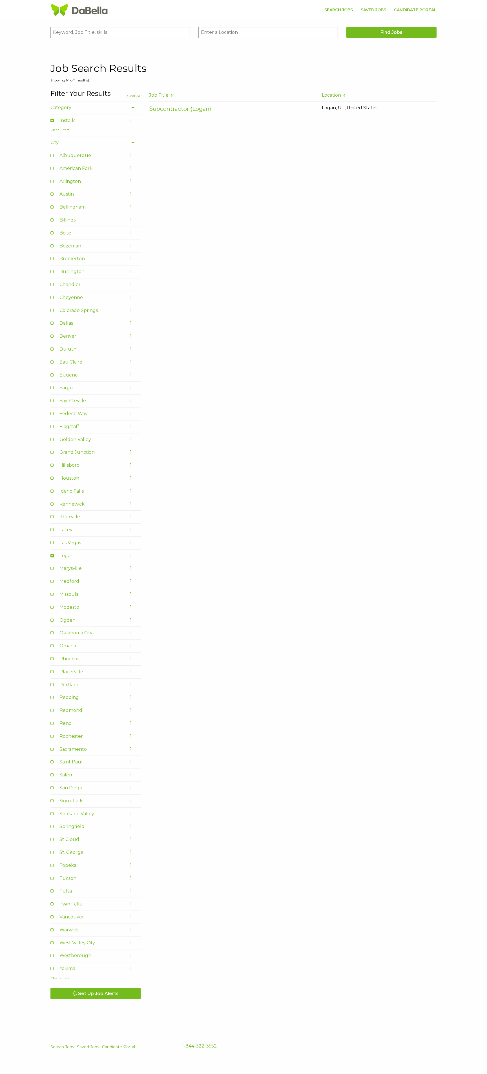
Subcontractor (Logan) (180, 108)
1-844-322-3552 (199, 1046)
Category (60, 107)
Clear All (134, 96)
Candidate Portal (415, 9)
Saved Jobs (373, 9)
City (54, 142)
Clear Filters (59, 130)
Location (332, 95)
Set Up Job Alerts (98, 993)
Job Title (160, 95)
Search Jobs (338, 9)
